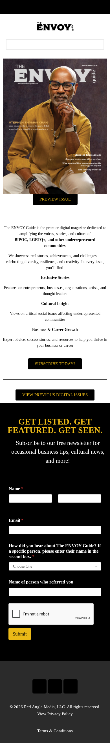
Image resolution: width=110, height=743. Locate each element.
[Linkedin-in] (70, 686)
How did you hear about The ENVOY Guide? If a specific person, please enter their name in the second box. (55, 551)
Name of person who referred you (41, 582)
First (12, 507)
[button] (55, 44)
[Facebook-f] (39, 686)
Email (16, 520)
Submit (20, 634)
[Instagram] (55, 686)
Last (61, 507)
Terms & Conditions (55, 731)
